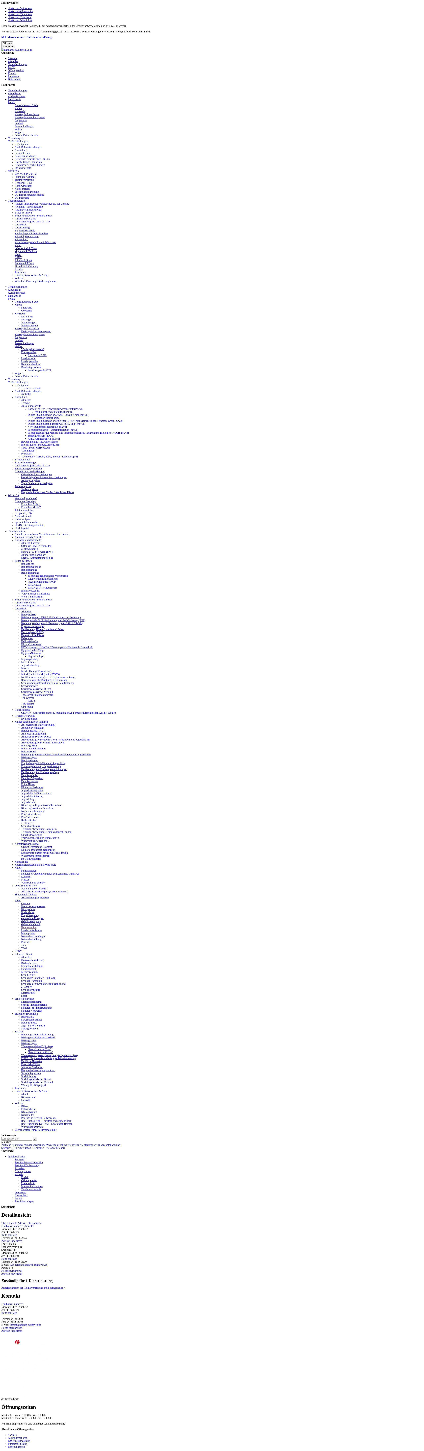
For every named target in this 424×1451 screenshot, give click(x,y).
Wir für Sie (13, 170)
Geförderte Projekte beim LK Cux (32, 159)
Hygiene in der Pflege (32, 650)
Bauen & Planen (23, 212)
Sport (24, 995)
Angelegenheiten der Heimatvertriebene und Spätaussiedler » (33, 1287)
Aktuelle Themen (30, 543)
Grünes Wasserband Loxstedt (36, 846)
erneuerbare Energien (32, 918)
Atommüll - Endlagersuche (29, 206)
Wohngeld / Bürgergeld (33, 1085)
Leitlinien (26, 876)
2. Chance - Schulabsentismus (30, 824)
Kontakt (12, 73)
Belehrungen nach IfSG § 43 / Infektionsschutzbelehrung (51, 617)
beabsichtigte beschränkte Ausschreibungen (44, 477)
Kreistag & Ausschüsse (27, 114)
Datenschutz (14, 79)
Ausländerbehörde (17, 1437)
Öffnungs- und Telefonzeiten (36, 546)
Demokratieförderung (32, 960)
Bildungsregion (29, 757)
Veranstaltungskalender (33, 882)
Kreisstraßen (27, 1115)
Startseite (12, 58)
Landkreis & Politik (14, 101)
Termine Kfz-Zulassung (27, 1165)
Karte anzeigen (9, 1235)
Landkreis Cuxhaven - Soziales (17, 1226)
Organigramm (22, 144)
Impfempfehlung (30, 659)
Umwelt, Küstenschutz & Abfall (31, 275)
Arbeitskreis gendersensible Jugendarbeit (42, 742)
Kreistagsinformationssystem (30, 117)
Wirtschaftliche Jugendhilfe (35, 840)
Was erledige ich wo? (26, 173)
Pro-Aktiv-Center (30, 817)
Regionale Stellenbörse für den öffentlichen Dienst (47, 492)
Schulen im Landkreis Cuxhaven (38, 977)
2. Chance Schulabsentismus (30, 988)
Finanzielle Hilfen (30, 1064)
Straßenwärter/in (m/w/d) (41, 435)
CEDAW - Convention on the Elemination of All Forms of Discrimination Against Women (68, 712)
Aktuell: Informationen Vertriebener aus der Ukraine (42, 203)
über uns (25, 903)
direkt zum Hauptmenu (20, 14)
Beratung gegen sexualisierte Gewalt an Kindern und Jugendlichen (56, 754)
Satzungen (26, 319)
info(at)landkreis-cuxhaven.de (25, 1324)
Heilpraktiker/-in (29, 641)
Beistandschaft (28, 751)
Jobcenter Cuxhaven (32, 1067)
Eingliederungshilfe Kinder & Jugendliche (43, 763)
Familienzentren (29, 781)
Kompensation (28, 927)
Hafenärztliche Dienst (32, 635)
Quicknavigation (22, 1147)
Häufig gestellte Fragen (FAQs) (37, 551)
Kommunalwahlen (31, 364)
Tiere (23, 945)
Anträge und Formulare (33, 554)
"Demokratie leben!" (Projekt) (37, 1046)
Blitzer (24, 1106)
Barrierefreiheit (22, 153)
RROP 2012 (34, 584)
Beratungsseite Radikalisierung (37, 1034)
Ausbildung (21, 150)
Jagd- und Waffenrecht (33, 1025)
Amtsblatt (26, 394)
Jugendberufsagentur (32, 790)
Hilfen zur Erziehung (32, 787)
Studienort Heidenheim (46, 417)
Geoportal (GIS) (23, 182)
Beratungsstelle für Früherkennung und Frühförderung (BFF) (53, 620)
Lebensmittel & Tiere (26, 248)
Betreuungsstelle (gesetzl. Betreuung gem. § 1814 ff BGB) (51, 623)
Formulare (115, 1144)
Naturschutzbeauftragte (33, 936)
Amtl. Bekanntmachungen (28, 147)
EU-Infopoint (22, 197)
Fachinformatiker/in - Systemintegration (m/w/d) (53, 429)
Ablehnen (7, 43)
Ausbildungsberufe (31, 405)
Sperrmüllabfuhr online (27, 191)
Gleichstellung (22, 227)
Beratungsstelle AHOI (32, 730)
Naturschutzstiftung (31, 939)
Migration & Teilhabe (26, 251)
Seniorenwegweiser (31, 1010)
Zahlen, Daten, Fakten (26, 135)
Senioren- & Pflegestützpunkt (36, 1007)
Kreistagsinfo (86, 1144)
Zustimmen (8, 46)
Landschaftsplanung (31, 930)
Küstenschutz (28, 1097)
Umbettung (27, 706)
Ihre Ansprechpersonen (33, 906)
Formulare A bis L (30, 504)
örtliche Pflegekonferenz (34, 1004)
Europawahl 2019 (37, 355)
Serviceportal (39, 1144)
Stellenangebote (23, 168)
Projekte (25, 942)
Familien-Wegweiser (32, 778)
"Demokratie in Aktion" (40, 1052)
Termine (25, 403)
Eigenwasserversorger (32, 626)
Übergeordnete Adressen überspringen (21, 1223)
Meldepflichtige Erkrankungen (37, 671)
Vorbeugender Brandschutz (35, 593)
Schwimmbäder (29, 686)
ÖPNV (18, 257)
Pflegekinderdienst (31, 814)
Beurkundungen (29, 760)
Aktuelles (13, 61)
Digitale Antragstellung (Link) (37, 557)
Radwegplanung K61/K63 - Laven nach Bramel (46, 1123)
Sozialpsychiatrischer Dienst (36, 689)
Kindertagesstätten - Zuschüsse (37, 808)
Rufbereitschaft (29, 820)
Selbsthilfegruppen (31, 1073)
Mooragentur (28, 933)
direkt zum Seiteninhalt (20, 20)
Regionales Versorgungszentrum (38, 1070)
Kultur (18, 245)
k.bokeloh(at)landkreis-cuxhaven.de (28, 1264)
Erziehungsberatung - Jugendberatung (41, 766)
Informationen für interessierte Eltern (40, 444)
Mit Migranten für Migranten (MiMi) (40, 674)
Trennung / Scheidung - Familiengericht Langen (46, 832)
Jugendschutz (28, 802)
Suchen (18, 1198)
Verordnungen (28, 322)
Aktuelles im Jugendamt (33, 733)
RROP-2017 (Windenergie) (42, 587)
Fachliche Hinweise (31, 1061)
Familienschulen (29, 775)
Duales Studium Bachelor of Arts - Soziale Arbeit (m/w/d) (58, 414)
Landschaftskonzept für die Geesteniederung (44, 852)
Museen (25, 879)
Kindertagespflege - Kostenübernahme (41, 805)
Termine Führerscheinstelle (29, 1162)
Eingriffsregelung (30, 915)
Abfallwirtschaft (23, 185)
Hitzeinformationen (31, 644)
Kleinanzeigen (22, 188)
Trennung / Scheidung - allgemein (39, 829)
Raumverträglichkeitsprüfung (43, 578)
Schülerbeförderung (31, 980)
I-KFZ (11, 67)
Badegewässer (28, 614)
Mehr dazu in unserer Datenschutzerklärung (26, 37)
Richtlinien (27, 316)
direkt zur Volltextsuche (20, 11)
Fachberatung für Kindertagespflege (40, 772)
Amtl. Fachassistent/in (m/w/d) (44, 438)
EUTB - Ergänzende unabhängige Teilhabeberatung (48, 1058)
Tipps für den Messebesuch (35, 447)
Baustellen (74, 1144)
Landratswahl (28, 358)
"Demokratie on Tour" (39, 1049)
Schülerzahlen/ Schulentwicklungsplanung (43, 983)
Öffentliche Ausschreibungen (30, 165)
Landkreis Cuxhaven (12, 1304)
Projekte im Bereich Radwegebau (38, 1118)
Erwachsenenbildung (32, 966)
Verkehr (19, 278)
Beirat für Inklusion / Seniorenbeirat (33, 215)
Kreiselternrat (28, 992)
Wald (24, 948)
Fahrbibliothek (28, 870)
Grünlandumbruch (30, 924)
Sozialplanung (28, 1076)
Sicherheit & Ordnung (26, 266)
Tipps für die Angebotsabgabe (37, 483)
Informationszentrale (32, 1186)
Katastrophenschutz (31, 1019)
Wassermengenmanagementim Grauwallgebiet (35, 857)
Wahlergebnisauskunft (32, 349)
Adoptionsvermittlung (32, 727)
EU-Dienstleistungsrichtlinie (29, 194)
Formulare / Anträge (25, 176)
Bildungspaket (28, 1040)
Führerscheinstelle (17, 1443)
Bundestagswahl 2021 (39, 370)
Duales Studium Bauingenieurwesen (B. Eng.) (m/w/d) (56, 423)
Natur (18, 254)
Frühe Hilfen (28, 784)
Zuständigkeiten (29, 548)
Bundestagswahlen (31, 367)
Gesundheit (20, 224)
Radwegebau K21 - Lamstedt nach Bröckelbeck (46, 1120)
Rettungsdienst (29, 1022)
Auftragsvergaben (30, 480)
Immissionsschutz (30, 590)
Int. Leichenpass (29, 662)
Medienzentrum (29, 972)
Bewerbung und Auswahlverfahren (39, 441)
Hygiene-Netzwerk (25, 230)
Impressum (13, 76)
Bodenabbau (27, 912)
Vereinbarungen (29, 325)
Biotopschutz (28, 909)
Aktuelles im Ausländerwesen (16, 95)
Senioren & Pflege (24, 263)
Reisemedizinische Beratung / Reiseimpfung (44, 680)
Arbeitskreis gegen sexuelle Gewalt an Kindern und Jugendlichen (55, 739)
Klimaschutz (21, 239)
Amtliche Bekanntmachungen (16, 1144)
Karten (18, 108)
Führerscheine (28, 1109)
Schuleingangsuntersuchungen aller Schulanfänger (47, 683)
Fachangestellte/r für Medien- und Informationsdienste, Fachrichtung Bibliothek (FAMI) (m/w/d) (78, 432)
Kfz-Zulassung (29, 1112)
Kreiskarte (26, 307)
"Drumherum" (28, 450)
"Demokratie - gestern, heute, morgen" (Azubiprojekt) (49, 456)
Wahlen (19, 129)
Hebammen (27, 638)
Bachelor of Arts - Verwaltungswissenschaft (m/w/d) (55, 408)
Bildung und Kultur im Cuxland (38, 1037)
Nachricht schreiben (11, 1270)
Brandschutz (27, 1016)
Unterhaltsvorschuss (31, 834)
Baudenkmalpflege (31, 566)
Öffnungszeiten (16, 70)
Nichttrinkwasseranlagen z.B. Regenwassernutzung (48, 677)
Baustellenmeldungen (26, 156)
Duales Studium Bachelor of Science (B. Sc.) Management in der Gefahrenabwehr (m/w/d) (75, 420)
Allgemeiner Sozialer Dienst (36, 736)
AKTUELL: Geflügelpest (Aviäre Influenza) (44, 891)
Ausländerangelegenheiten (28, 209)
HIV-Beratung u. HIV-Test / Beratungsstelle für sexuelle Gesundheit (57, 647)
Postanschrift (28, 1183)
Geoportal (26, 310)
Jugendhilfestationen (32, 796)
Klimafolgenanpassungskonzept (37, 849)
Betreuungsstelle (16, 1446)
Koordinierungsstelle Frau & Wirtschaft (35, 242)
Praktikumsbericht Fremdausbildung (53, 411)
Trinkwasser (27, 697)
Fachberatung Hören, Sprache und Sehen (42, 629)
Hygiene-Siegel (36, 656)
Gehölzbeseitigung (31, 921)
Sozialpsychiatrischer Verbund (37, 691)
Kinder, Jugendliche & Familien (31, 233)
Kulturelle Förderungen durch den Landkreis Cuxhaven (50, 873)
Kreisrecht (20, 111)
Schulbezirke (28, 975)
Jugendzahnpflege (30, 665)
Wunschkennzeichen (32, 1126)
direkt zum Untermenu (19, 17)
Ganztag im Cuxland (25, 218)
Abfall (24, 1094)
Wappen (19, 132)
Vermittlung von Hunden (34, 888)
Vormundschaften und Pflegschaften (40, 837)
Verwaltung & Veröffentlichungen (18, 140)
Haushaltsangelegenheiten (28, 162)
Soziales (19, 269)
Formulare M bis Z (31, 507)
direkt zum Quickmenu (20, 8)
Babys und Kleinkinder (33, 748)
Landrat (19, 123)
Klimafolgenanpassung (27, 236)
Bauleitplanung (29, 569)
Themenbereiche (16, 200)
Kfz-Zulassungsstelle (19, 1440)
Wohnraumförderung (32, 596)
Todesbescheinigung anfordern (37, 694)
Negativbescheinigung (33, 811)
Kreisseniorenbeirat (31, 1001)
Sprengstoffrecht (29, 1028)
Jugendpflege (28, 799)
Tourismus (20, 272)
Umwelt (25, 1100)
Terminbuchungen (17, 64)
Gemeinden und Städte (26, 105)
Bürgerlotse (21, 120)
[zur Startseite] (16, 49)
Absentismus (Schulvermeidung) (38, 724)
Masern (25, 668)
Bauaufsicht (27, 563)
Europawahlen (28, 352)
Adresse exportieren (11, 1240)
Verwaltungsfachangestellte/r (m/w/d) (47, 426)
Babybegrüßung (29, 745)
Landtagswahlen (29, 361)
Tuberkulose (27, 703)
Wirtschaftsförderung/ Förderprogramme (36, 281)
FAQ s (31, 700)
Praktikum (26, 453)
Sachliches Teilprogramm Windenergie (48, 575)
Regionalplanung (30, 572)
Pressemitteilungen (24, 126)
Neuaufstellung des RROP (42, 581)
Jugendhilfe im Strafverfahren (36, 793)
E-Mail (24, 1177)
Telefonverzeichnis (24, 179)
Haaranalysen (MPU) (32, 632)
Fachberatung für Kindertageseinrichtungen (44, 769)
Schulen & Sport (23, 260)
